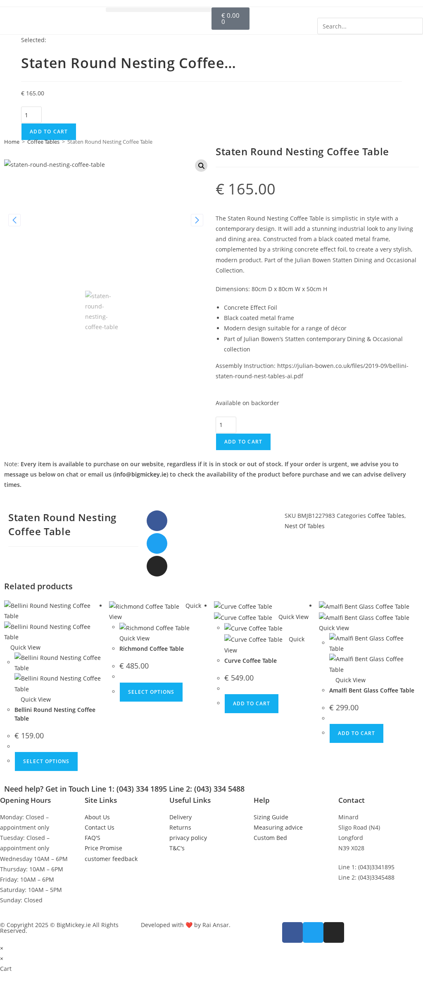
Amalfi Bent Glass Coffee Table (371, 690)
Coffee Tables (43, 141)
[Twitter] (157, 543)
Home (11, 141)
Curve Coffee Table (250, 660)
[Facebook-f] (292, 932)
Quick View (24, 647)
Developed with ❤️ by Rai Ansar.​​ (186, 925)
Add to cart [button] (251, 703)
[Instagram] (157, 566)
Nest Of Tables (305, 526)
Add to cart (49, 131)
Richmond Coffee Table (151, 648)
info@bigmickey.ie (140, 474)
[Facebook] (157, 520)
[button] (159, 9)
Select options (46, 761)
